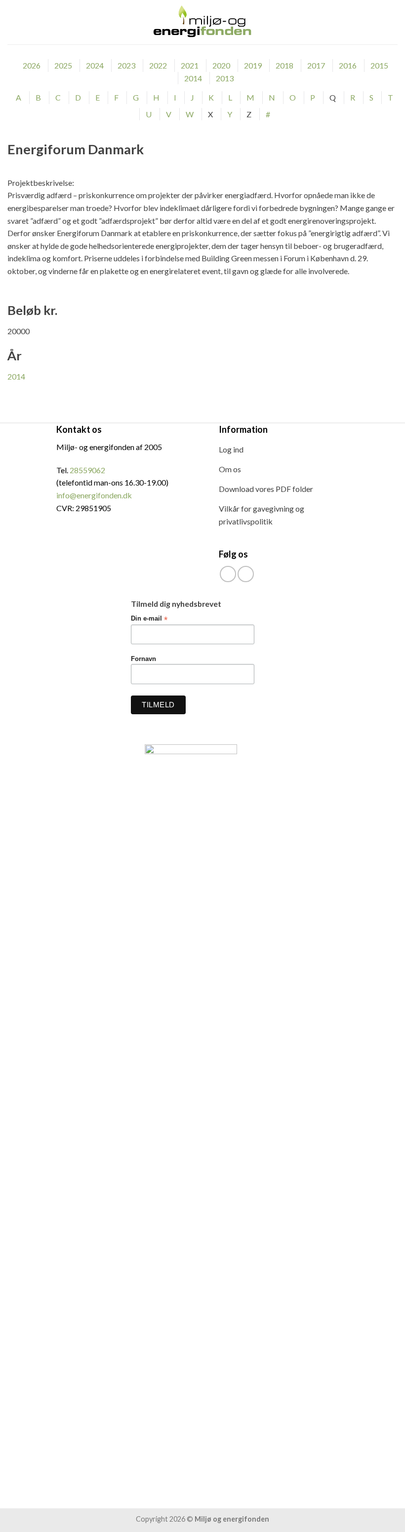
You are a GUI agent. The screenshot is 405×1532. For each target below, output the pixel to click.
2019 (253, 65)
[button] (13, 22)
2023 (126, 65)
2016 (348, 65)
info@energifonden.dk (94, 495)
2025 (63, 65)
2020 (221, 65)
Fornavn (143, 659)
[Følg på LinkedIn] (246, 574)
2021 (190, 65)
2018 (284, 65)
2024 (95, 65)
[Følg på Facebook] (228, 574)
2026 (31, 65)
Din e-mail (149, 619)
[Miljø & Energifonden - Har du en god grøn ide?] (202, 22)
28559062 (87, 470)
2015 (379, 65)
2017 (316, 65)
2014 (193, 78)
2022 (158, 65)
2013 (225, 78)
